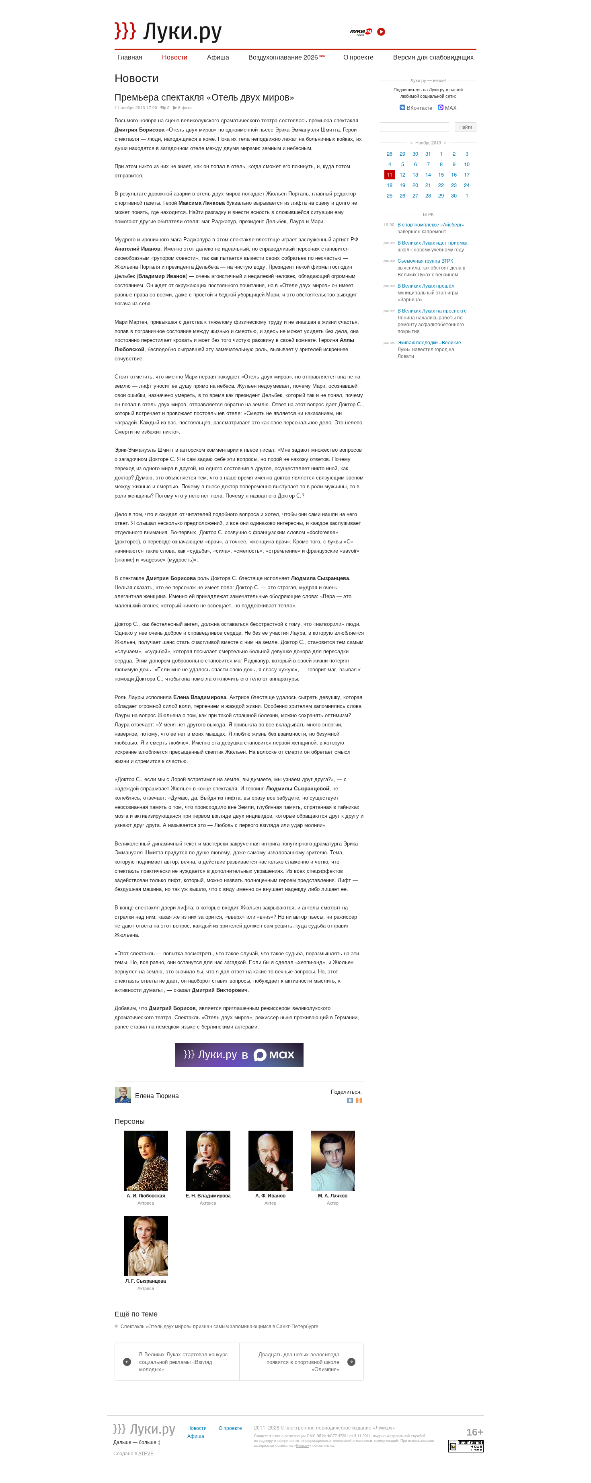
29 (402, 153)
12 (402, 174)
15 (441, 174)
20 (415, 185)
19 (402, 185)
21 (428, 185)
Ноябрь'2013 (428, 142)
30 (415, 153)
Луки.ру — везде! (428, 80)
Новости (174, 57)
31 (428, 153)
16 (454, 174)
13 (415, 174)
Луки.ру (302, 1445)
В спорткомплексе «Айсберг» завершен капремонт (431, 227)
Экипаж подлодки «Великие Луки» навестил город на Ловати (429, 349)
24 (467, 185)
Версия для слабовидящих (433, 57)
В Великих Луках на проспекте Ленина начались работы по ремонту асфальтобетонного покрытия (432, 320)
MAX (451, 107)
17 (467, 174)
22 (441, 185)
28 (389, 153)
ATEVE (146, 1453)
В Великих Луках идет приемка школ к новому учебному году (433, 246)
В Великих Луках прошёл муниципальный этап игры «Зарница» (428, 292)
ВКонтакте (419, 107)
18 (389, 185)
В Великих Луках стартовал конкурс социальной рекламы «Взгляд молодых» (183, 1361)
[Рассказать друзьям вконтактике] (351, 1100)
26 (402, 195)
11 (389, 174)
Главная (129, 57)
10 (467, 164)
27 (415, 195)
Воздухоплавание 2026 (283, 57)
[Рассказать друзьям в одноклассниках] (359, 1100)
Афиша (218, 57)
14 (428, 174)
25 (389, 195)
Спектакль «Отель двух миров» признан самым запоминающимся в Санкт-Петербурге (219, 1326)
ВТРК (428, 214)
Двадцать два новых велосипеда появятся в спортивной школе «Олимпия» (299, 1361)
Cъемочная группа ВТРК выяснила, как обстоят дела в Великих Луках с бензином (431, 267)
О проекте (358, 57)
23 (454, 185)
